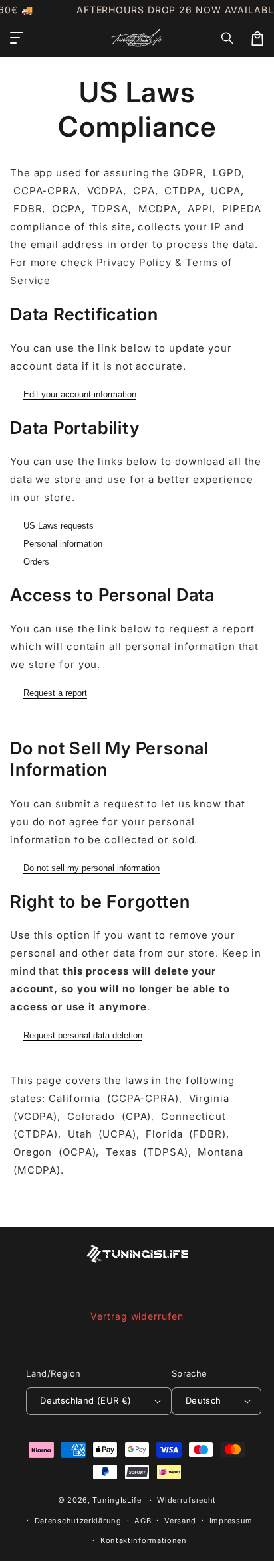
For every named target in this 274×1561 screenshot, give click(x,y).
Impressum (231, 1520)
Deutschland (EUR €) (86, 1400)
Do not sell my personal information (91, 868)
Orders (36, 562)
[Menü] (16, 38)
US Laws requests (58, 526)
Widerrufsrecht (186, 1500)
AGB (142, 1520)
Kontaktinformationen (143, 1540)
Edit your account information (79, 394)
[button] (228, 38)
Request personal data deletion (82, 1035)
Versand (180, 1520)
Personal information (62, 544)
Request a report (55, 693)
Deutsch (203, 1400)
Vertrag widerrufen (136, 1316)
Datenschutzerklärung (78, 1520)
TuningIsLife (116, 1500)
